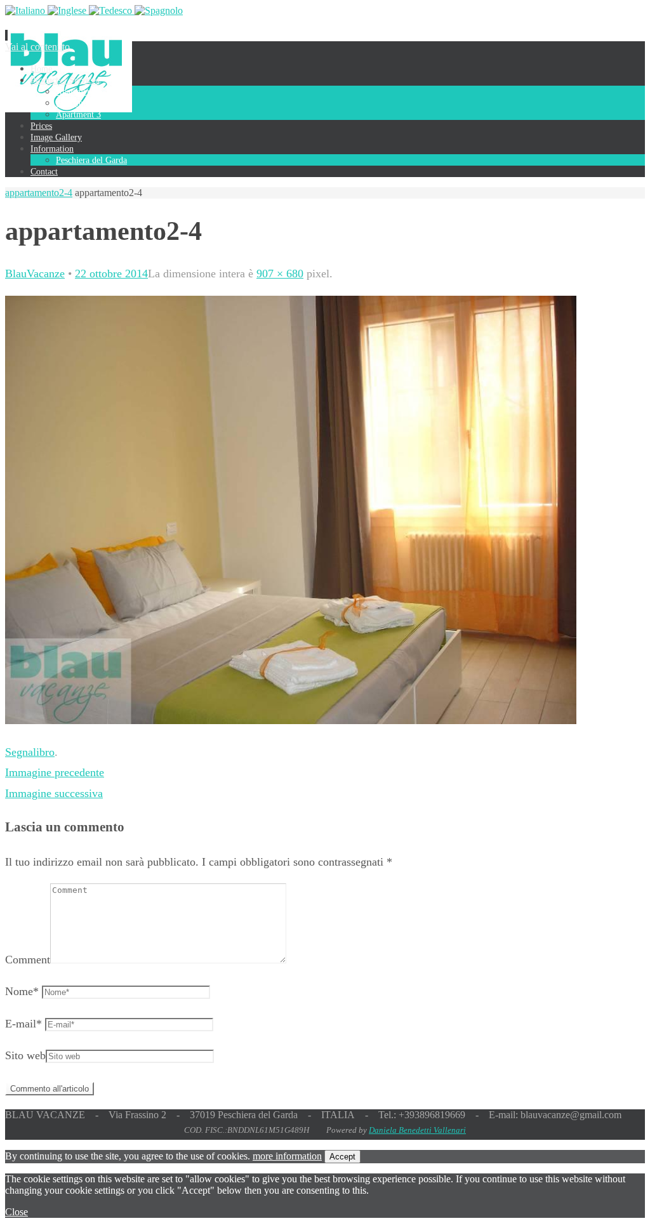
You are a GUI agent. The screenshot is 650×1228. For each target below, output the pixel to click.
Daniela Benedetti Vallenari (417, 1130)
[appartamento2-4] (290, 720)
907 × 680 (279, 273)
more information (287, 1156)
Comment (27, 959)
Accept (342, 1156)
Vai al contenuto (37, 46)
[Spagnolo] (159, 10)
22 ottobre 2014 (111, 273)
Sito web (25, 1055)
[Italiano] (26, 10)
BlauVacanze (35, 273)
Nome (22, 991)
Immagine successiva (54, 793)
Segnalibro (30, 752)
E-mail (23, 1023)
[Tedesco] (112, 10)
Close (16, 1211)
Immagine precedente (54, 772)
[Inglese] (68, 10)
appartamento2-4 (38, 192)
